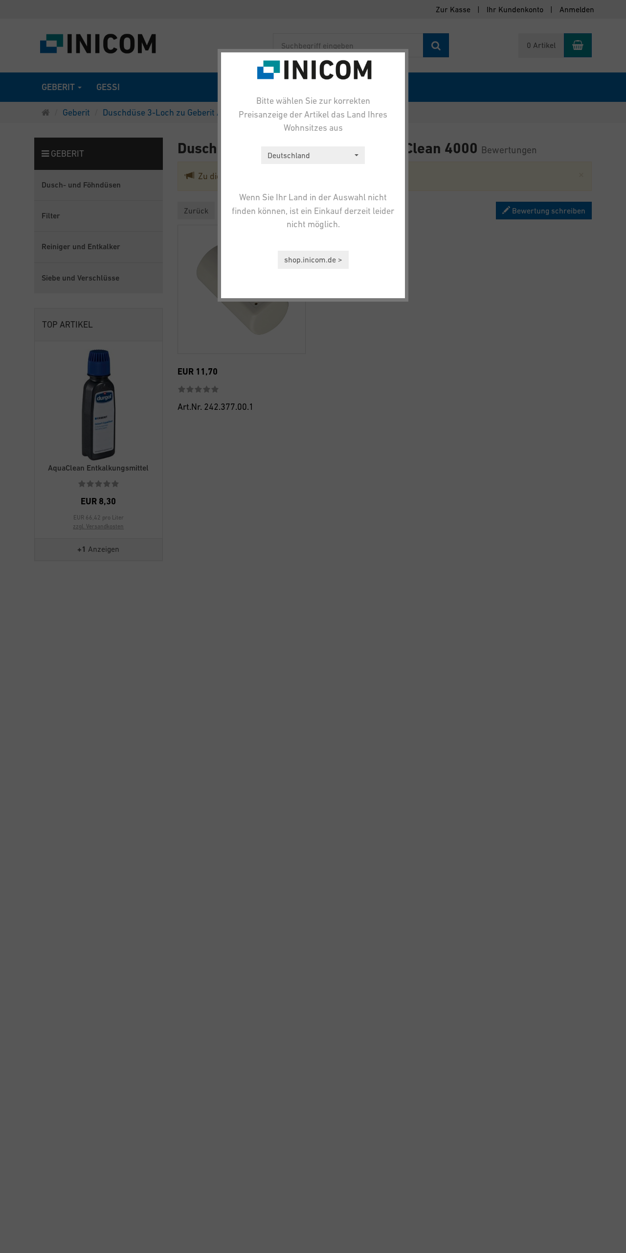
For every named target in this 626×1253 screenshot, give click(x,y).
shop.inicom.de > (313, 259)
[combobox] (313, 155)
